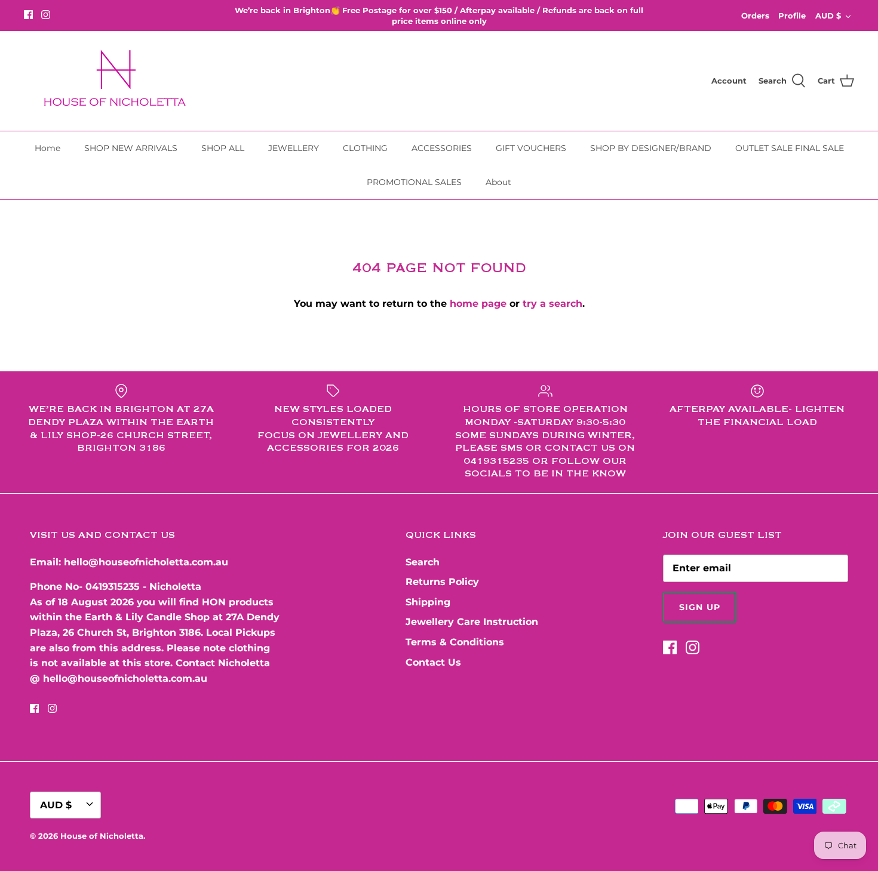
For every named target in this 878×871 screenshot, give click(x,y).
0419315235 (112, 586)
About (498, 182)
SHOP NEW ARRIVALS (130, 148)
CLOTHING (365, 148)
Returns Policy (442, 581)
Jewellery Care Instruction (472, 621)
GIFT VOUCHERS (531, 148)
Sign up (699, 607)
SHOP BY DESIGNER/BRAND (650, 148)
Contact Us (433, 662)
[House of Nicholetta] (119, 81)
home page (478, 303)
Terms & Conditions (455, 642)
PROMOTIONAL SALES (414, 182)
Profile (792, 15)
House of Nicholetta (101, 836)
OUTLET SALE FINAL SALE (789, 148)
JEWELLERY (293, 148)
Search (423, 562)
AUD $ (828, 15)
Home (47, 148)
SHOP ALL (222, 148)
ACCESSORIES (442, 148)
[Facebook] (28, 14)
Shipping (428, 602)
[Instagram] (45, 14)
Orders (755, 15)
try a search (552, 303)
